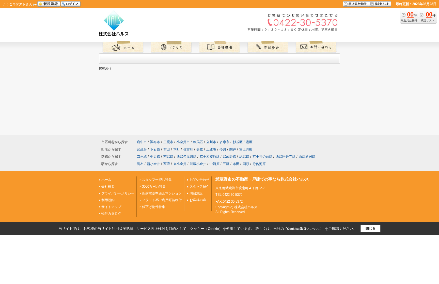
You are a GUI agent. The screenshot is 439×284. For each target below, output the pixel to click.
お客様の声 (198, 200)
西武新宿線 (307, 156)
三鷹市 (168, 142)
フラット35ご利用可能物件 (162, 200)
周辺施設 (196, 193)
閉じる (370, 228)
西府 (166, 164)
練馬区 (198, 142)
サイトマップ (111, 207)
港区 (249, 142)
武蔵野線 (229, 156)
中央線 (155, 156)
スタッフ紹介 (199, 186)
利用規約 (108, 200)
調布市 (155, 142)
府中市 (142, 142)
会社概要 (108, 186)
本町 (176, 149)
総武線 (244, 156)
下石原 (155, 149)
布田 (166, 149)
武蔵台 (142, 149)
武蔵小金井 (198, 164)
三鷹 (226, 164)
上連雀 (211, 149)
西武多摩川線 (186, 156)
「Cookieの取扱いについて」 (304, 229)
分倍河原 (259, 164)
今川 (223, 149)
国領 (246, 164)
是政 (199, 149)
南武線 (168, 156)
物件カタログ (111, 213)
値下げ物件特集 (153, 207)
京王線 (142, 156)
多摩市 (224, 142)
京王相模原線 (210, 156)
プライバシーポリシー (117, 193)
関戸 (232, 149)
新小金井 (153, 164)
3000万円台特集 (154, 186)
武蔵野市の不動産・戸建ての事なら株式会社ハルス (262, 179)
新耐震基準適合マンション (162, 193)
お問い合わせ (199, 180)
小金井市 (183, 142)
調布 (140, 164)
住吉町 (188, 149)
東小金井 (179, 164)
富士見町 (246, 149)
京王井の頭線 (262, 156)
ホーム (106, 180)
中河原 (215, 164)
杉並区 (238, 142)
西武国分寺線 (285, 156)
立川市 (211, 142)
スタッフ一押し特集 (157, 180)
